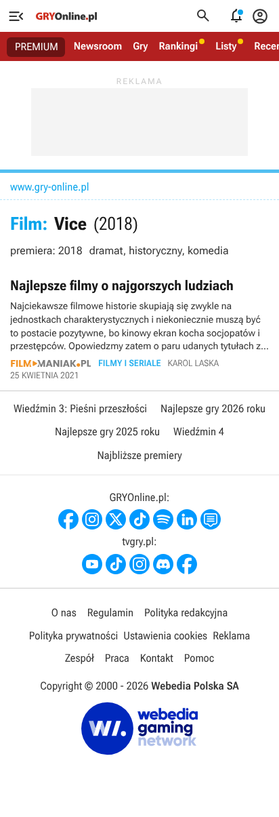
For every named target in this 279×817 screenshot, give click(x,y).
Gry (140, 46)
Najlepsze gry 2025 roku (107, 431)
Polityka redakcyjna (186, 612)
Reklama (231, 635)
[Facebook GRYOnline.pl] (68, 519)
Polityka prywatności (74, 635)
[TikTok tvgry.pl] (116, 564)
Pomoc (199, 658)
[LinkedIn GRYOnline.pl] (187, 519)
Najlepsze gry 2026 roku (212, 408)
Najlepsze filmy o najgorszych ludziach (139, 329)
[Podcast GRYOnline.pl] (163, 519)
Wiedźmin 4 (198, 431)
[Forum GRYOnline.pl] (210, 519)
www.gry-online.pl (49, 186)
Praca (117, 658)
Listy (225, 46)
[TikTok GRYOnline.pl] (139, 519)
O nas (64, 612)
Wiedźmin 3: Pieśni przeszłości (80, 408)
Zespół (79, 658)
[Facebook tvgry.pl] (187, 564)
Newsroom (98, 46)
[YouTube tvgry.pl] (92, 564)
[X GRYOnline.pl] (116, 519)
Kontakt (156, 658)
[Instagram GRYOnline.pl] (92, 519)
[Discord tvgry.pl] (163, 564)
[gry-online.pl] (66, 16)
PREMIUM (36, 47)
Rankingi (178, 46)
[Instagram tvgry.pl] (139, 564)
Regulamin (110, 612)
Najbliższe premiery (139, 455)
